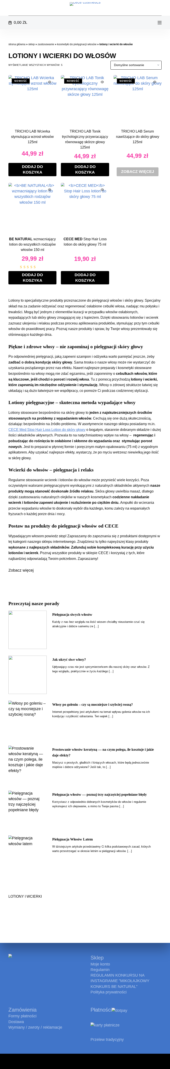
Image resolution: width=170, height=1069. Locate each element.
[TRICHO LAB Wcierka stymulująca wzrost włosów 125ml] (32, 99)
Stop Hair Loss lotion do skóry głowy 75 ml (85, 241)
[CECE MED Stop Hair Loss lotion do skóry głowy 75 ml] (85, 207)
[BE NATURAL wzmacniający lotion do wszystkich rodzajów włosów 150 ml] (32, 207)
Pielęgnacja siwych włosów (72, 614)
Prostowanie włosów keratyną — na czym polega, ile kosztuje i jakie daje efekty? (103, 752)
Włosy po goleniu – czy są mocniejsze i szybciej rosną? (92, 704)
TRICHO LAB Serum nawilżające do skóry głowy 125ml (137, 136)
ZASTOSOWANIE (46, 44)
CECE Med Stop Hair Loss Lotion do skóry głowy (46, 430)
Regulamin (100, 969)
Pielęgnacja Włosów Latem (72, 839)
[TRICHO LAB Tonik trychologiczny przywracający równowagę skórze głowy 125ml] (85, 99)
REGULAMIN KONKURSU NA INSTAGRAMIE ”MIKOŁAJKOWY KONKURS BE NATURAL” (120, 981)
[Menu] (160, 23)
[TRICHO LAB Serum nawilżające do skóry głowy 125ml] (138, 99)
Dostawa (16, 1022)
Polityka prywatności (109, 992)
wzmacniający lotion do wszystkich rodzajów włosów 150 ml (32, 244)
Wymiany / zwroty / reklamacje (35, 1027)
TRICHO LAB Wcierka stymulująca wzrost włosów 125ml (32, 136)
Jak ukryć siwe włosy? (69, 659)
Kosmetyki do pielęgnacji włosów (77, 44)
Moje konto (100, 964)
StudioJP (70, 1061)
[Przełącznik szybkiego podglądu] (49, 82)
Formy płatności (22, 1016)
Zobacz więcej (137, 171)
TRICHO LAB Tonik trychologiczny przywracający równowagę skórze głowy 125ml (85, 139)
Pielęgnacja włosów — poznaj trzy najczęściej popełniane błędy (99, 794)
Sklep (31, 44)
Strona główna (16, 44)
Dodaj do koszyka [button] (32, 169)
